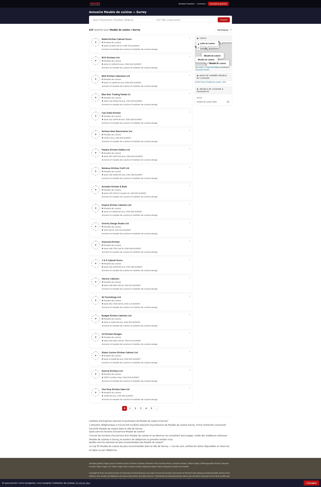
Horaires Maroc (165, 463)
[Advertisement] (213, 145)
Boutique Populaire (186, 4)
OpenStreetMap (213, 67)
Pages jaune (109, 463)
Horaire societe (134, 466)
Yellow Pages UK (103, 466)
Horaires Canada (137, 463)
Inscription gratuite (218, 4)
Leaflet (200, 67)
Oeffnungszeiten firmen (210, 463)
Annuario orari (151, 463)
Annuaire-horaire (202, 69)
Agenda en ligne (149, 466)
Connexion (201, 4)
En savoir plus (83, 483)
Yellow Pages (193, 463)
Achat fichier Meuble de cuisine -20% (210, 82)
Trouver (223, 20)
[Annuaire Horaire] (94, 4)
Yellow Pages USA (119, 466)
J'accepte (311, 483)
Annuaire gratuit (95, 463)
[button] (198, 44)
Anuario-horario (180, 463)
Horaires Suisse (122, 463)
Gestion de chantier (181, 466)
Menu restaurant (164, 466)
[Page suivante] (156, 408)
